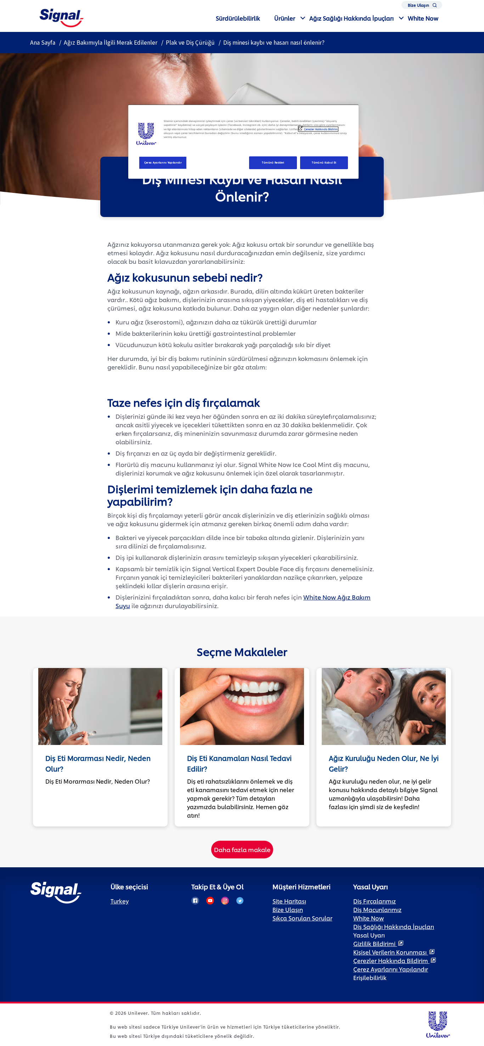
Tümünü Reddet (273, 162)
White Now (423, 18)
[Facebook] (195, 901)
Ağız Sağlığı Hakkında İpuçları (351, 18)
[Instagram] (225, 901)
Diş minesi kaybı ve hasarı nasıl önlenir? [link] (274, 42)
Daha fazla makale (242, 849)
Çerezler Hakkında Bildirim (321, 129)
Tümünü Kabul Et (324, 162)
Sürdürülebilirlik (238, 18)
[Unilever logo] (438, 1023)
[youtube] (210, 901)
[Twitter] (240, 901)
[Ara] (434, 6)
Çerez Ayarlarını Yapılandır (163, 162)
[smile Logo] (61, 17)
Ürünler (284, 18)
